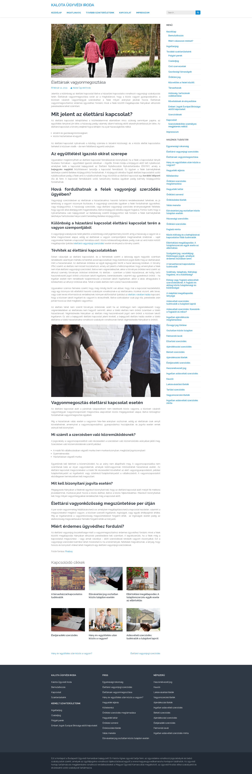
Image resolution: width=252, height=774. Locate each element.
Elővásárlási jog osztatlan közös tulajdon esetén (125, 738)
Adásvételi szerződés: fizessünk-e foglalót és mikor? (183, 310)
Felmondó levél (174, 336)
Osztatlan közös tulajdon (179, 330)
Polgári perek (175, 55)
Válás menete (173, 205)
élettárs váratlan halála (139, 294)
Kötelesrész (172, 176)
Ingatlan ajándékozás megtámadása (177, 318)
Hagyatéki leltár (174, 189)
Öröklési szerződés (176, 224)
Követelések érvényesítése (182, 101)
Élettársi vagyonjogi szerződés (145, 653)
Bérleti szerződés (175, 352)
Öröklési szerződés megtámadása (176, 182)
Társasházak (174, 88)
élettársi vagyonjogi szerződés (89, 243)
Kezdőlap (56, 13)
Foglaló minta (173, 229)
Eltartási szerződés (176, 341)
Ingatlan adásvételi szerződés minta (171, 733)
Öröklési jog (174, 77)
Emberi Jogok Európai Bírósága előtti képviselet (184, 107)
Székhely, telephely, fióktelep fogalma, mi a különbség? (181, 273)
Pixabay (69, 551)
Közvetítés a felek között (181, 82)
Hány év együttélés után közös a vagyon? (71, 653)
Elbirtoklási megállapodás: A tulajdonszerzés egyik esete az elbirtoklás (143, 597)
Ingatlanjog (74, 13)
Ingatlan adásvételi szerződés (182, 373)
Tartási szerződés (175, 389)
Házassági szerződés (177, 218)
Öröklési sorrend (174, 194)
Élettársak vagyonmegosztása (182, 157)
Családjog (173, 61)
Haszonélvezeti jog (176, 368)
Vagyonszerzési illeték (178, 395)
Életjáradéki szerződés (64, 635)
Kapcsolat (125, 13)
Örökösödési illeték (176, 200)
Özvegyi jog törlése (176, 325)
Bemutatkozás (175, 35)
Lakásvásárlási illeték (177, 384)
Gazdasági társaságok (180, 72)
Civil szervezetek (177, 66)
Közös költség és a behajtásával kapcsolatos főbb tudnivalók (183, 236)
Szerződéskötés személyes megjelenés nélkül (182, 125)
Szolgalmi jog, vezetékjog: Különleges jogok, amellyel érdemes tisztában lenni (180, 256)
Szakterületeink (58, 697)
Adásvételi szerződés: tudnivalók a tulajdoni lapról (181, 302)
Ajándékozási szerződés (178, 346)
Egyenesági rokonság (177, 146)
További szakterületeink (100, 13)
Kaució (169, 379)
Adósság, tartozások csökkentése (179, 94)
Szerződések (175, 114)
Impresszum (142, 13)
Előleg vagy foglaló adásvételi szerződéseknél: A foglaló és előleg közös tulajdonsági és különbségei (182, 284)
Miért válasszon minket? (180, 41)
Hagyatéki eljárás (175, 170)
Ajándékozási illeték (176, 357)
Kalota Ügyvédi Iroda (72, 5)
